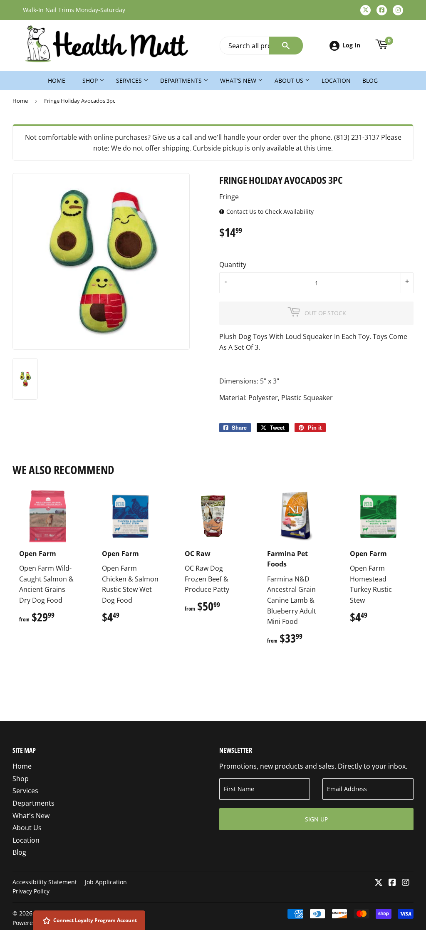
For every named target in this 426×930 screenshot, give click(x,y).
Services (130, 80)
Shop (90, 80)
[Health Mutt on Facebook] (392, 883)
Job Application (106, 882)
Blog (370, 80)
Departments (181, 80)
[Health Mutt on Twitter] (378, 883)
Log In (351, 45)
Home (56, 80)
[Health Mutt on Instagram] (405, 883)
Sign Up (316, 819)
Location (336, 80)
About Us (290, 80)
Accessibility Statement (44, 882)
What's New (239, 80)
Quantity (232, 264)
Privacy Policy (31, 891)
